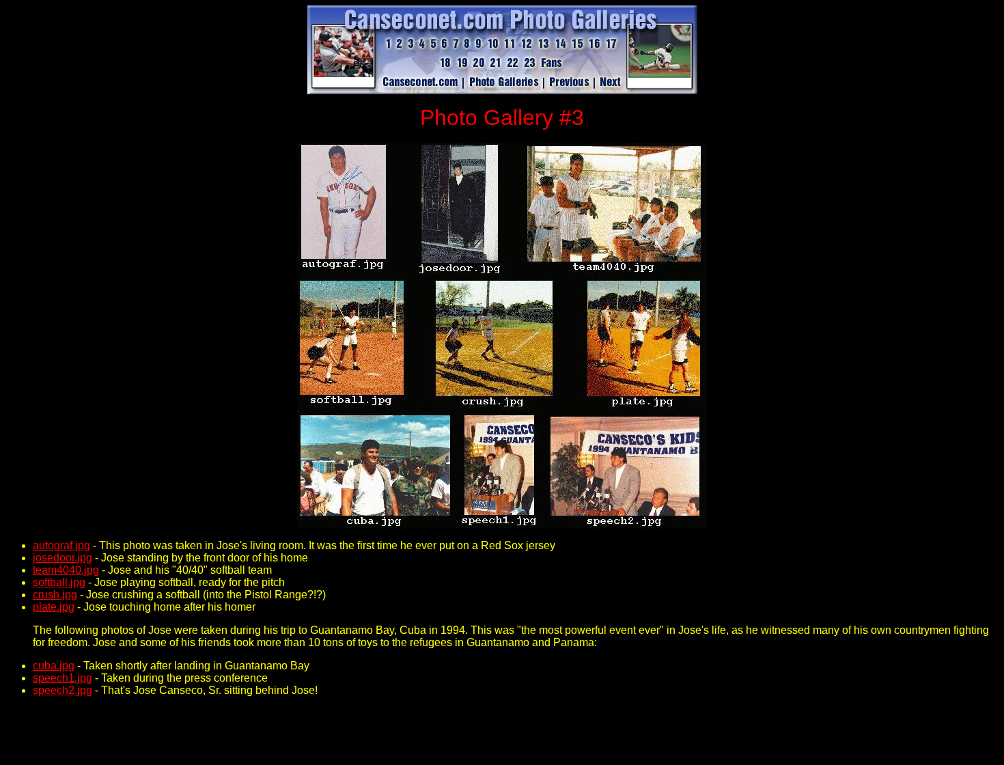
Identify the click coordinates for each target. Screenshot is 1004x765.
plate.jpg (53, 607)
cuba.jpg (53, 665)
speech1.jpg (62, 678)
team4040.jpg (66, 570)
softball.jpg (59, 582)
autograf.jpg (61, 545)
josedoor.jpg (62, 558)
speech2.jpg (62, 690)
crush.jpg (55, 594)
